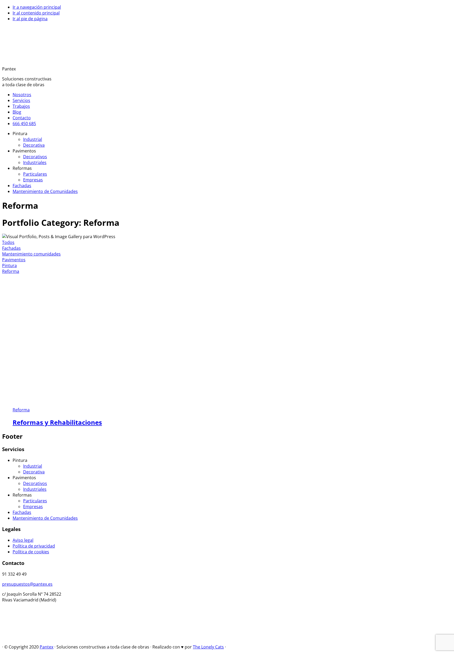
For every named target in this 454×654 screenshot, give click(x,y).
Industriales (35, 489)
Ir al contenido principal (36, 13)
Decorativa (34, 472)
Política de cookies (31, 552)
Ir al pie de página (30, 19)
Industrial (32, 466)
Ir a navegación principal (37, 7)
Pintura (9, 265)
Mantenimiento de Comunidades (45, 518)
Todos (8, 242)
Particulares (35, 501)
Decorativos (35, 483)
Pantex (46, 647)
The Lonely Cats (208, 647)
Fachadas (11, 248)
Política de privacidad (34, 546)
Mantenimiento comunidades (31, 254)
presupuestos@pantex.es (27, 584)
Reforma (10, 271)
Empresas (33, 506)
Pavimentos (13, 260)
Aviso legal (23, 540)
